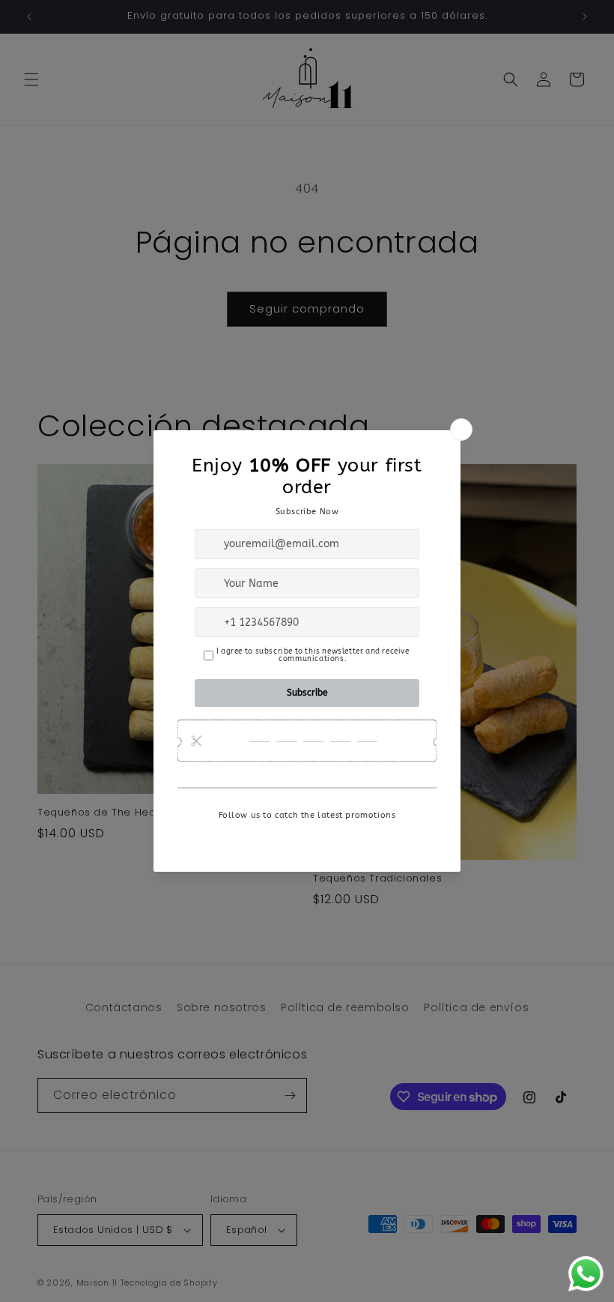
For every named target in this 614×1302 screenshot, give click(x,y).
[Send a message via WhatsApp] (586, 1274)
